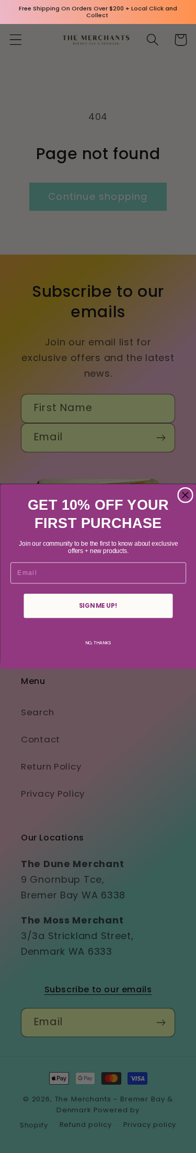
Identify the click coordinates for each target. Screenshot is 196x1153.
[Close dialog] (185, 495)
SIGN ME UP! (97, 605)
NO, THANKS (98, 642)
